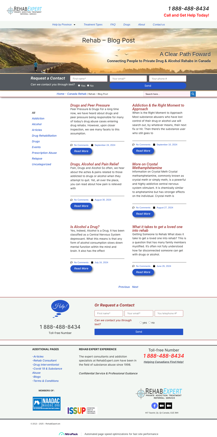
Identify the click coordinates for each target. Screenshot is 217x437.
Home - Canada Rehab (71, 93)
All (33, 112)
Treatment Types (93, 24)
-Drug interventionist (45, 364)
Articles (37, 130)
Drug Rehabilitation (44, 135)
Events (36, 147)
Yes (83, 85)
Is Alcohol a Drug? (84, 227)
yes (144, 322)
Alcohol (36, 124)
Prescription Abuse (44, 152)
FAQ (112, 24)
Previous (124, 286)
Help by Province (62, 24)
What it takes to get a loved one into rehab (157, 229)
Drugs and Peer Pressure (90, 105)
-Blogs (36, 376)
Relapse (37, 158)
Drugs (126, 24)
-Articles (38, 356)
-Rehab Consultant (44, 360)
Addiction (38, 118)
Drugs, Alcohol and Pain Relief (94, 164)
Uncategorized (41, 164)
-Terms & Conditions (45, 380)
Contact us (159, 24)
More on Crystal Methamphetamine (147, 166)
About (141, 24)
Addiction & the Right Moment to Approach (158, 107)
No (92, 85)
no (153, 322)
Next (135, 286)
